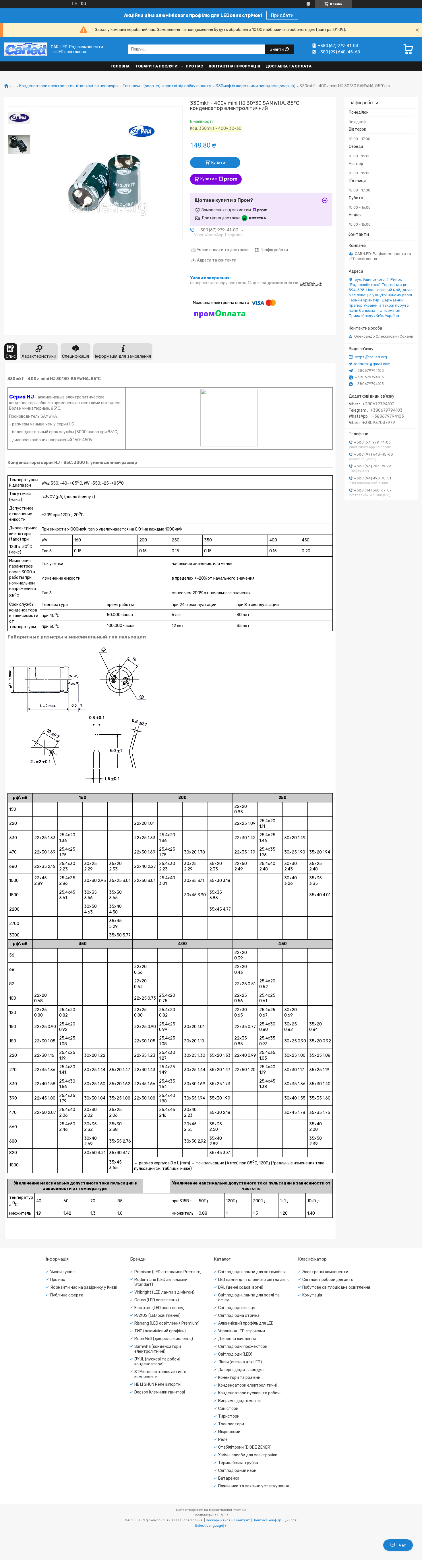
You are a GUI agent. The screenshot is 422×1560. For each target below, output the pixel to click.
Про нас (194, 66)
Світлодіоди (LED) (235, 1354)
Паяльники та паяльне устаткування (253, 1486)
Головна (120, 66)
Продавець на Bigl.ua (211, 1515)
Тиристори (228, 1416)
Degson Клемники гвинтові (159, 1392)
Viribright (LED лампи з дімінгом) (164, 1292)
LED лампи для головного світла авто (254, 1279)
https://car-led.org (371, 357)
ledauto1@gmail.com (372, 364)
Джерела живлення (237, 1338)
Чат (402, 1545)
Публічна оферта (66, 1295)
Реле (223, 1439)
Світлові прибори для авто (327, 1279)
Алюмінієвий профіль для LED (246, 1323)
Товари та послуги (156, 66)
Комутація (312, 1295)
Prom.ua (239, 1510)
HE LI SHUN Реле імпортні (157, 1384)
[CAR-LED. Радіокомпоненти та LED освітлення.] (25, 49)
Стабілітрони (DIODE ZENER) (245, 1447)
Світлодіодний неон (237, 1470)
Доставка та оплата (288, 66)
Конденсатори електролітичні (247, 1385)
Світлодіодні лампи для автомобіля (252, 1271)
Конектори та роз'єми (239, 1377)
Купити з (208, 179)
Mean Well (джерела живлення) (163, 1338)
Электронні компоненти (325, 1271)
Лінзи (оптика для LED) (240, 1362)
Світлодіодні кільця (236, 1307)
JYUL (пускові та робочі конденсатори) (157, 1362)
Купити (218, 162)
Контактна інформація (234, 66)
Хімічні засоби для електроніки (247, 1455)
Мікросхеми (229, 1431)
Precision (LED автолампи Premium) (168, 1271)
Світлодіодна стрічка (239, 1315)
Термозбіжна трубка (238, 1462)
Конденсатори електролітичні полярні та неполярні (69, 86)
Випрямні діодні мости (239, 1400)
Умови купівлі (63, 1271)
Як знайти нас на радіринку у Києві (83, 1287)
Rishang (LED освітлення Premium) (167, 1323)
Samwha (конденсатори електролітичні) (157, 1349)
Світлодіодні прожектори (242, 1346)
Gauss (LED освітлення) (156, 1300)
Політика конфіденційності (275, 1520)
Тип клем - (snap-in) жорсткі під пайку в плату (167, 86)
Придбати (282, 15)
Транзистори (231, 1424)
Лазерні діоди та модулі (241, 1369)
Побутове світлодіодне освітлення (336, 1287)
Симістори (228, 1408)
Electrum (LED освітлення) (159, 1307)
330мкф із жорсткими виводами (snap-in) (255, 86)
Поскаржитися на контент (228, 1520)
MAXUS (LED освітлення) (157, 1315)
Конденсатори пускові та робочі (249, 1393)
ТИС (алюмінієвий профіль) (160, 1331)
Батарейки (228, 1478)
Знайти (277, 49)
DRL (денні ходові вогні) (240, 1287)
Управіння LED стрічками (241, 1331)
